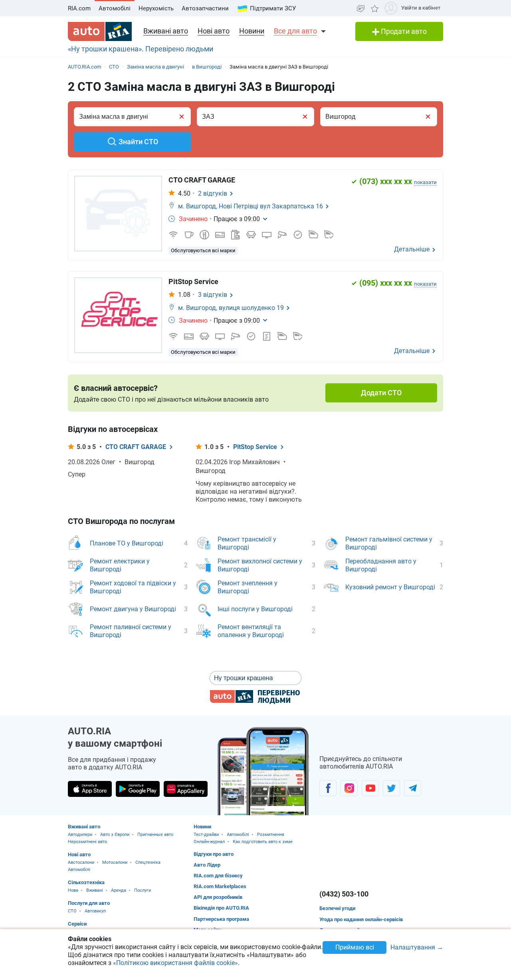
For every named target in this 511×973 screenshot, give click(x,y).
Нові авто (214, 31)
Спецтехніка (147, 862)
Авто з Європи (114, 834)
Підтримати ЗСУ (273, 8)
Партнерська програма (221, 919)
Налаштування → (416, 947)
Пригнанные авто (155, 834)
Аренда (118, 890)
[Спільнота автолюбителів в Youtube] (370, 788)
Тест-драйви (206, 834)
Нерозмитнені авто (87, 841)
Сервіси (77, 924)
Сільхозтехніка (86, 882)
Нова (73, 890)
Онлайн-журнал (209, 841)
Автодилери (80, 834)
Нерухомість (156, 8)
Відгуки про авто (214, 854)
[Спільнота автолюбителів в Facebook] (328, 788)
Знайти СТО (138, 141)
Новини (251, 31)
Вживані (94, 890)
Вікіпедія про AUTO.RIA (221, 908)
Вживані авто (165, 31)
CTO (72, 911)
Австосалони (81, 862)
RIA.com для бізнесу (218, 876)
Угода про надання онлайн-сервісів (361, 919)
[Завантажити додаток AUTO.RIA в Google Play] (138, 789)
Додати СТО (381, 392)
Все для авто (295, 31)
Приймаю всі (354, 947)
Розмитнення (270, 834)
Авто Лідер (207, 865)
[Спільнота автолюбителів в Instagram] (349, 788)
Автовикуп (95, 911)
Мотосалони (114, 862)
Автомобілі (115, 8)
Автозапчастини (205, 8)
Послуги (142, 890)
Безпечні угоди (337, 908)
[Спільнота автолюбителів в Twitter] (391, 788)
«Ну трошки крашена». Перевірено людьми (140, 49)
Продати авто (403, 31)
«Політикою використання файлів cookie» (175, 963)
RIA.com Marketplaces (220, 886)
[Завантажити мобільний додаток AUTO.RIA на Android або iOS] (263, 771)
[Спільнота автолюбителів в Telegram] (412, 788)
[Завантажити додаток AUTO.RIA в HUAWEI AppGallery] (186, 789)
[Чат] (361, 8)
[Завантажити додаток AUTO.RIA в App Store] (90, 789)
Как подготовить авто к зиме (263, 841)
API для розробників (218, 897)
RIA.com (79, 8)
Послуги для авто (89, 903)
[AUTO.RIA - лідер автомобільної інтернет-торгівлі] (100, 31)
